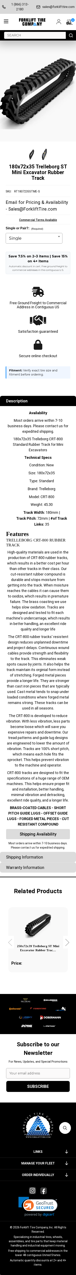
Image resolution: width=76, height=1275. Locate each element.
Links (38, 1152)
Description (17, 401)
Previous (10, 942)
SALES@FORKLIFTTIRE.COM (58, 7)
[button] (38, 1206)
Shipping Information (24, 857)
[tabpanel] (38, 945)
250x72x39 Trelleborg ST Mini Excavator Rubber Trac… (38, 948)
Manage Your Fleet (38, 1163)
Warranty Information (25, 867)
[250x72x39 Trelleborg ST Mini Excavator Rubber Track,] (38, 925)
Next (67, 942)
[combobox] (35, 35)
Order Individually (38, 1175)
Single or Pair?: (24, 228)
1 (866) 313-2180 (20, 6)
